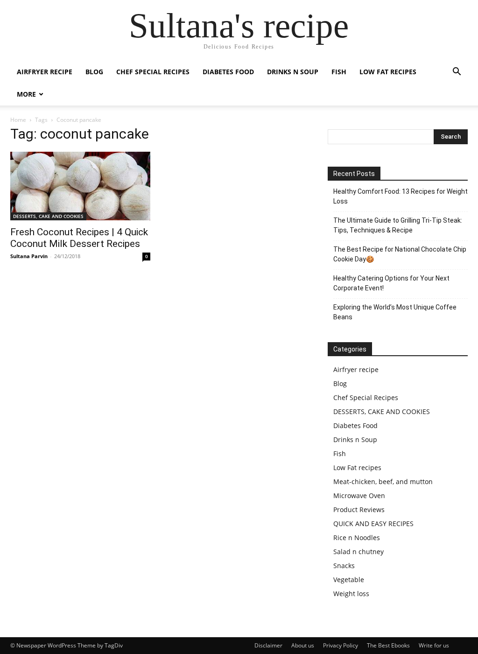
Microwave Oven (359, 495)
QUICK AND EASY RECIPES (373, 523)
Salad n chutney (358, 551)
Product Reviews (359, 509)
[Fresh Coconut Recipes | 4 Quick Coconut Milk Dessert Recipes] (80, 186)
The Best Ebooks (388, 645)
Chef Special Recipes (153, 71)
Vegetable (348, 579)
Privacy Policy (340, 645)
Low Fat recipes (387, 71)
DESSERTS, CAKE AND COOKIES (48, 216)
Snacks (344, 565)
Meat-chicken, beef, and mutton (383, 481)
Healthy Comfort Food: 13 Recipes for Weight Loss (400, 196)
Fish (338, 71)
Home (18, 120)
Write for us (434, 645)
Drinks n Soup (292, 71)
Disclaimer (268, 645)
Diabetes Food (228, 71)
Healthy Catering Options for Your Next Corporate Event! (391, 283)
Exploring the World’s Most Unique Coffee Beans (395, 312)
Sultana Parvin (29, 256)
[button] (456, 72)
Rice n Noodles (356, 537)
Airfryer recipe (44, 71)
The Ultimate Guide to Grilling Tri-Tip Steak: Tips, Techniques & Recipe (397, 225)
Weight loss (351, 593)
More (26, 94)
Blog (94, 71)
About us (302, 645)
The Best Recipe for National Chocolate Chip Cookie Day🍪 (399, 254)
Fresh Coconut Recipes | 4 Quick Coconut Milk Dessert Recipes (79, 237)
